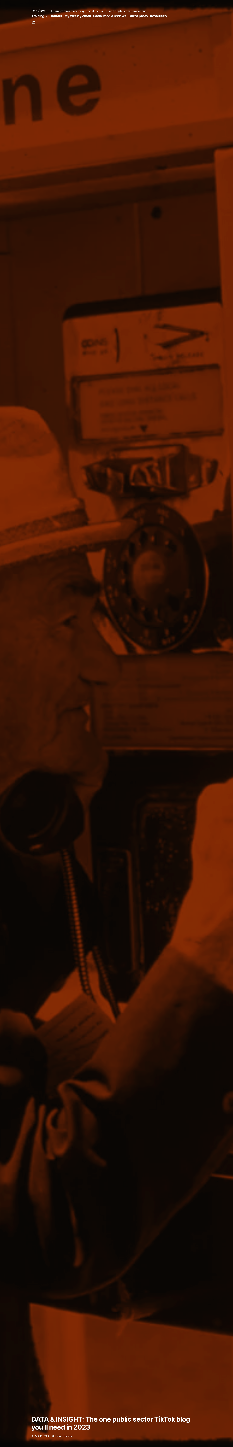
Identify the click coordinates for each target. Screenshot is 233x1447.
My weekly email (77, 16)
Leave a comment (64, 1436)
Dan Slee (38, 11)
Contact (55, 16)
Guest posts (138, 16)
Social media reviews (109, 16)
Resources (158, 16)
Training (37, 16)
